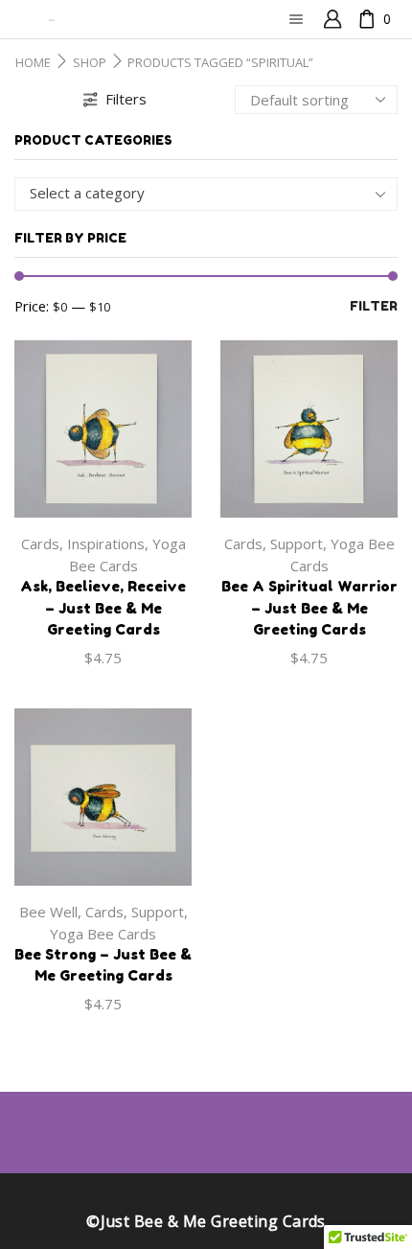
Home (33, 63)
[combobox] (206, 193)
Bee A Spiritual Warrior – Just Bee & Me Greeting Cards (309, 607)
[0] (360, 20)
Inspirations (106, 543)
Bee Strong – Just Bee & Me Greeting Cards (103, 964)
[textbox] (192, 193)
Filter (374, 305)
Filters (126, 98)
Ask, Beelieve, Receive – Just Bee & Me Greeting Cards (103, 607)
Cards (40, 543)
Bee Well (48, 911)
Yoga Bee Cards (103, 933)
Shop (89, 63)
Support (296, 543)
